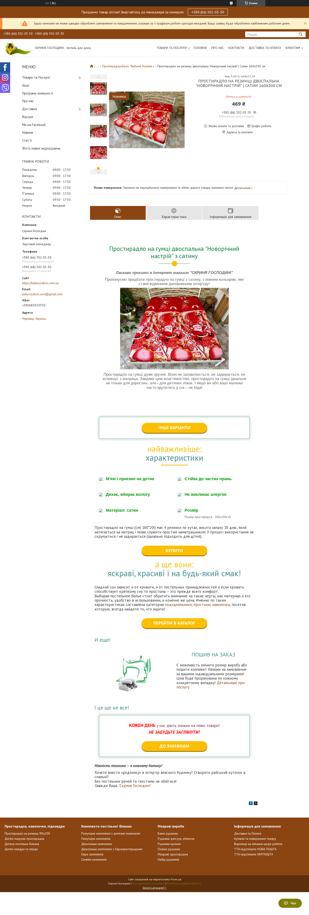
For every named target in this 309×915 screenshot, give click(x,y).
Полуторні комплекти (95, 839)
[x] (255, 804)
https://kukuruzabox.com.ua (40, 283)
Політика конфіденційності (184, 883)
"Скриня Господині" (134, 785)
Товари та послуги (172, 48)
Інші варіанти (174, 427)
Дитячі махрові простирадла (24, 839)
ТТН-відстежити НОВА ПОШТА (255, 849)
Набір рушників (168, 859)
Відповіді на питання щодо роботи (258, 844)
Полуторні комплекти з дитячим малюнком (110, 833)
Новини (27, 132)
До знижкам (174, 746)
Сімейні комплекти (94, 859)
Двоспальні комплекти (96, 844)
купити (174, 550)
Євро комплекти (92, 854)
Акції (25, 85)
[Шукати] (300, 34)
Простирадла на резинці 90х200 (27, 833)
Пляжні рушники (169, 849)
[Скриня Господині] (17, 48)
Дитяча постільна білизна (22, 844)
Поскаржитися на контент (148, 883)
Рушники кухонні (169, 844)
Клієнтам (292, 48)
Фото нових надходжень (41, 148)
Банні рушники (168, 833)
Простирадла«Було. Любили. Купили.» (128, 66)
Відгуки (27, 117)
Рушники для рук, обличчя (176, 839)
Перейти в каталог (174, 623)
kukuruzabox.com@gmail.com (42, 294)
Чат (293, 903)
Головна (200, 48)
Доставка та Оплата (265, 48)
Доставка (29, 109)
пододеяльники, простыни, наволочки (197, 604)
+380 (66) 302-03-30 (207, 12)
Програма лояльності (37, 93)
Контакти (236, 48)
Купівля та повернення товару (255, 839)
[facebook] (251, 804)
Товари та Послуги (36, 77)
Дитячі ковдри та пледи (21, 849)
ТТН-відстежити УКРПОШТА (253, 854)
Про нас (217, 48)
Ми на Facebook (34, 125)
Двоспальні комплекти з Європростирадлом (111, 849)
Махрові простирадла (173, 854)
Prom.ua (176, 879)
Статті (27, 140)
